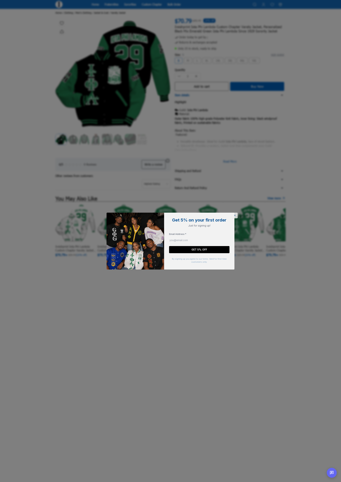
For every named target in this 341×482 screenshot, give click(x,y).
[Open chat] (332, 473)
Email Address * (177, 234)
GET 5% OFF (199, 249)
